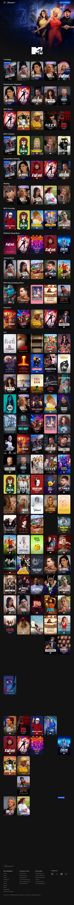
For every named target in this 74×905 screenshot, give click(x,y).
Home (5, 873)
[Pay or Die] (50, 705)
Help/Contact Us (39, 873)
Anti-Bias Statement (40, 883)
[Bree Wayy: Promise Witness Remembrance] (23, 423)
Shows (5, 875)
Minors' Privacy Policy (25, 881)
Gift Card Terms (23, 875)
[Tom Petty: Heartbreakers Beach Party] (37, 825)
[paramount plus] (11, 3)
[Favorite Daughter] (64, 504)
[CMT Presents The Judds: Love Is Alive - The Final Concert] (37, 604)
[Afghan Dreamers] (10, 363)
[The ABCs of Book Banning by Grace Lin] (37, 343)
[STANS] (23, 765)
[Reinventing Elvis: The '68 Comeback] (23, 725)
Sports (5, 883)
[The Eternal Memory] (10, 504)
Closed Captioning (40, 875)
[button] (5, 3)
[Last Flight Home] (37, 624)
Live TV (5, 881)
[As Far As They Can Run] (37, 383)
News (5, 887)
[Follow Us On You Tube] (61, 874)
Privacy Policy (23, 877)
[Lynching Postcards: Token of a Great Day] (23, 645)
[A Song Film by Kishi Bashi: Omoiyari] (23, 785)
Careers (37, 879)
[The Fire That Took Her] (23, 524)
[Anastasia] (50, 363)
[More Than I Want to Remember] (10, 685)
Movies (5, 877)
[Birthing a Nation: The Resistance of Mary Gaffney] (10, 423)
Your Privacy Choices (25, 879)
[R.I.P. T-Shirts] (64, 705)
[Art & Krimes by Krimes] (23, 383)
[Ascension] (64, 383)
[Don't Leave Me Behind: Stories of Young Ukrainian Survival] (50, 484)
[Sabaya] (37, 765)
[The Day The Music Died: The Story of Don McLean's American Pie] (37, 484)
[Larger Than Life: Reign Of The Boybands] (10, 624)
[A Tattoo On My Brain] (64, 785)
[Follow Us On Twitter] (57, 874)
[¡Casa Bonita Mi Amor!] (50, 423)
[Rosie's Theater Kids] (64, 725)
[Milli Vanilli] (64, 665)
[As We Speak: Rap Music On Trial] (50, 383)
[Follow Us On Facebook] (52, 874)
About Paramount (39, 881)
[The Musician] (23, 685)
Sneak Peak (6, 889)
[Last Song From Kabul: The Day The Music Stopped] (50, 624)
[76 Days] (23, 343)
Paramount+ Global (8, 891)
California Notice (24, 883)
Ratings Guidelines (40, 877)
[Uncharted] (10, 846)
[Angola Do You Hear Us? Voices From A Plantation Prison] (64, 363)
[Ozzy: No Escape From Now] (23, 705)
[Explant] (37, 504)
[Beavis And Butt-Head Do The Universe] (37, 403)
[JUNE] (50, 604)
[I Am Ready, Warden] (50, 564)
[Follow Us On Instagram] (66, 874)
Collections (6, 879)
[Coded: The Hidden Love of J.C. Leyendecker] (50, 464)
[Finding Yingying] (10, 524)
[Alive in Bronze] (23, 363)
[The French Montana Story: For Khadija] (50, 524)
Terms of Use (23, 873)
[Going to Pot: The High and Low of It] (37, 544)
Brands (5, 885)
